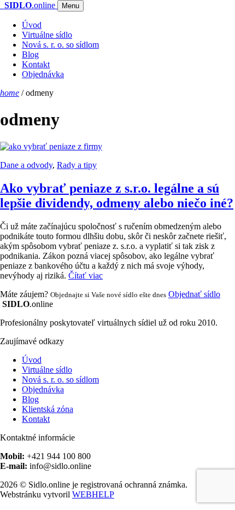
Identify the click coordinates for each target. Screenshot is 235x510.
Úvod (32, 25)
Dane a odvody (26, 165)
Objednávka (43, 74)
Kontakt (36, 64)
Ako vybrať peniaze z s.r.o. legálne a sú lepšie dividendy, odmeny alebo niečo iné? (116, 195)
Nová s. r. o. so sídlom (60, 44)
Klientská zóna (47, 409)
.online (30, 5)
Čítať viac (85, 275)
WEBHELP (93, 494)
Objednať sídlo (194, 294)
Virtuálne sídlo (47, 34)
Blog (30, 54)
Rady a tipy (77, 165)
